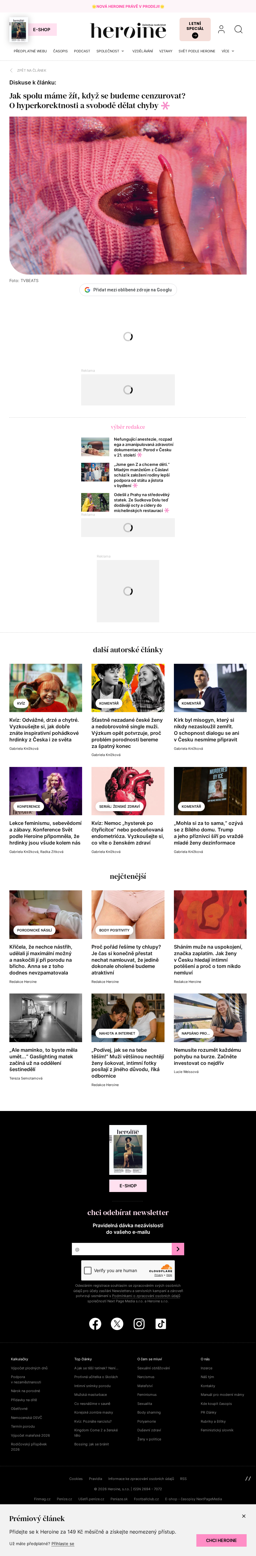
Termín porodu (23, 1426)
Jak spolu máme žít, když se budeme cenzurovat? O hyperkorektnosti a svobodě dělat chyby (97, 100)
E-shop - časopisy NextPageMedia (193, 1499)
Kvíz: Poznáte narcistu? (93, 1421)
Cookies (76, 1479)
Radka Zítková (51, 852)
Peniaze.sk (119, 1499)
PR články (208, 1412)
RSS (183, 1479)
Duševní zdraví (149, 1430)
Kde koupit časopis (216, 1403)
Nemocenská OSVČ (26, 1417)
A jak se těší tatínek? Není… (96, 1368)
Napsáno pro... (196, 1033)
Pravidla (95, 1479)
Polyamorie (146, 1421)
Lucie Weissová (186, 1072)
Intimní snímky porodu (92, 1386)
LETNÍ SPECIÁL (195, 26)
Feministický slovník (217, 1430)
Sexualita (144, 1403)
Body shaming (149, 1412)
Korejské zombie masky (93, 1412)
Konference (28, 806)
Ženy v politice (149, 1439)
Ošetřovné (19, 1408)
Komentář (109, 703)
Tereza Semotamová (25, 1078)
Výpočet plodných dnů (29, 1368)
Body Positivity (114, 930)
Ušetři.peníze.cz (91, 1499)
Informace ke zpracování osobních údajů (141, 1479)
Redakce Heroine (23, 981)
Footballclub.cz (146, 1499)
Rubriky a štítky (213, 1421)
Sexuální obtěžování (153, 1368)
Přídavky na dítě (24, 1400)
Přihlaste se (63, 1543)
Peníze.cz (64, 1499)
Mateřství (145, 1386)
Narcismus (146, 1377)
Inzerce (206, 1368)
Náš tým (207, 1377)
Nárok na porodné (25, 1391)
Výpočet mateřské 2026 (30, 1435)
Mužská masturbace (90, 1394)
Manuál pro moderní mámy (222, 1394)
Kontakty (208, 1386)
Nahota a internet (117, 1033)
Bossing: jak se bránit (91, 1444)
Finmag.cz (42, 1499)
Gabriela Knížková (23, 748)
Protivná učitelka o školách (96, 1377)
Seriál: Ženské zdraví (119, 806)
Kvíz (21, 703)
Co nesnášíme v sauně (92, 1403)
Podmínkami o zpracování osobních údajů (146, 1296)
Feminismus (147, 1394)
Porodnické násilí (34, 930)
